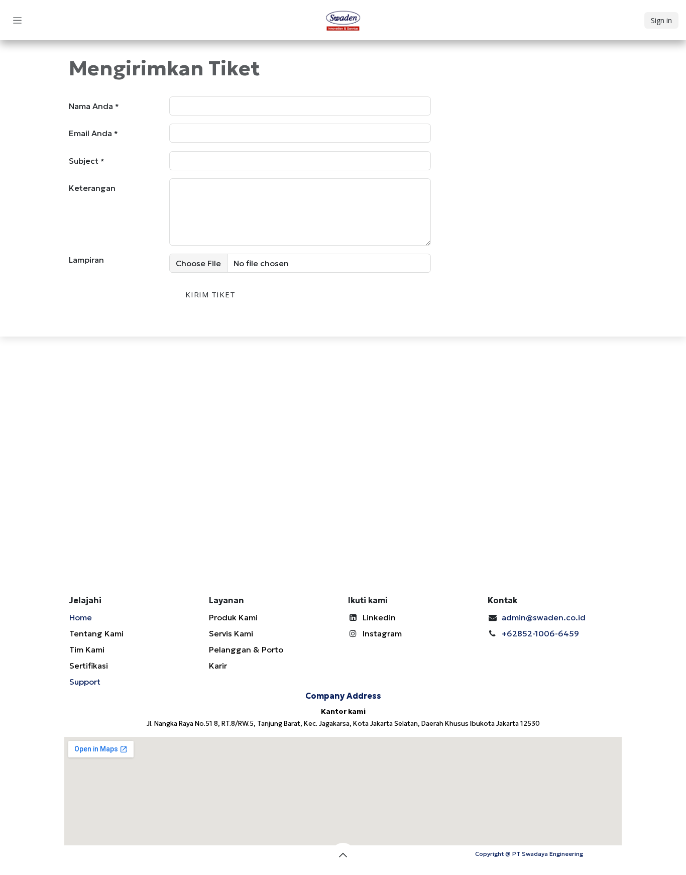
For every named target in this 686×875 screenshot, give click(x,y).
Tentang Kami (96, 633)
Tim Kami (86, 649)
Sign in (661, 20)
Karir (218, 666)
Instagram (382, 633)
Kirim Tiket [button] (210, 294)
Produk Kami (233, 617)
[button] (343, 855)
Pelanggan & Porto (246, 649)
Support (84, 682)
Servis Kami (231, 633)
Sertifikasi (88, 666)
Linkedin (379, 617)
